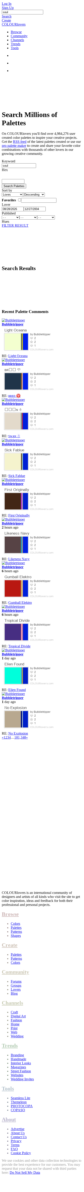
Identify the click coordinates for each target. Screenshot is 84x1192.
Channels (17, 40)
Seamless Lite (20, 1098)
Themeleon (19, 1102)
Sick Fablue (16, 476)
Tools (15, 48)
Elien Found (17, 690)
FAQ (14, 1149)
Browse (16, 32)
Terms (15, 1145)
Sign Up (8, 8)
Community (19, 36)
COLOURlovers (14, 24)
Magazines (18, 1067)
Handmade (18, 1059)
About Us (18, 1133)
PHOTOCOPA (22, 1106)
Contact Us (19, 1137)
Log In (6, 4)
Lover (6, 204)
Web (14, 1032)
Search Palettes (14, 186)
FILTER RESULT (15, 225)
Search (6, 16)
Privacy (16, 1141)
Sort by (7, 190)
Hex (5, 170)
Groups (16, 985)
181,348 (20, 737)
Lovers (16, 989)
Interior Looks (21, 1063)
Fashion (16, 1020)
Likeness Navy (19, 559)
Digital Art (18, 1016)
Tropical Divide (19, 646)
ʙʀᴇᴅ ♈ (14, 396)
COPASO (18, 1110)
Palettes (16, 927)
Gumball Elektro (20, 602)
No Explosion (18, 733)
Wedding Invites (22, 1079)
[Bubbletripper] (13, 320)
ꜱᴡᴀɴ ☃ (14, 436)
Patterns (16, 931)
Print (14, 1028)
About (9, 1119)
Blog (14, 993)
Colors (15, 923)
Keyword (8, 161)
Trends (15, 44)
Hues (5, 221)
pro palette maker (14, 145)
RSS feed (19, 141)
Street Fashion (21, 1071)
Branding (17, 1055)
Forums (16, 981)
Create (6, 20)
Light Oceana (18, 356)
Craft (14, 1012)
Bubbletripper (13, 324)
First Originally (19, 515)
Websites (17, 1075)
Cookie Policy (21, 1153)
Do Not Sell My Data (25, 1172)
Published (9, 213)
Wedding (17, 1036)
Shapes (16, 935)
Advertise (17, 1129)
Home (15, 1024)
